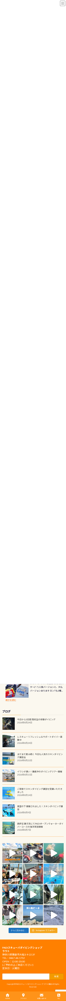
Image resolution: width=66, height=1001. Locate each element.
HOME (7, 998)
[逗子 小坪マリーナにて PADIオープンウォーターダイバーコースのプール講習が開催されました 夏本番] (54, 874)
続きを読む (11, 700)
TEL (58, 998)
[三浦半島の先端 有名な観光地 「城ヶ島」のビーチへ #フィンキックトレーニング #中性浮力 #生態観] (33, 915)
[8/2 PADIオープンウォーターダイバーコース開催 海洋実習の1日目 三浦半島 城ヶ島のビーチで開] (12, 874)
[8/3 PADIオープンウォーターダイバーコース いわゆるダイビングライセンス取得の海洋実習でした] (33, 853)
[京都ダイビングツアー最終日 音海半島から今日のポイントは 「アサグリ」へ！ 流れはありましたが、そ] (12, 894)
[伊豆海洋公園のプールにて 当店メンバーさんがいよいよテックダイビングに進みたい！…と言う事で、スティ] (33, 874)
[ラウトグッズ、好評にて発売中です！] (17, 690)
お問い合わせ (41, 998)
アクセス (23, 998)
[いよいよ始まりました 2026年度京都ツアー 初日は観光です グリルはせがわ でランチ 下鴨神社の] (12, 915)
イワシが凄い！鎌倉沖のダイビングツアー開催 (39, 771)
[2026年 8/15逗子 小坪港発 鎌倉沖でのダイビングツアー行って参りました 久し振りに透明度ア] (12, 853)
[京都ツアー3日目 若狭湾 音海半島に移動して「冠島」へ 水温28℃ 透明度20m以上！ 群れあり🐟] (33, 894)
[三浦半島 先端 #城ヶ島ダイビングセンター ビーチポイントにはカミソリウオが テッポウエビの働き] (54, 915)
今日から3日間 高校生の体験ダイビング (36, 719)
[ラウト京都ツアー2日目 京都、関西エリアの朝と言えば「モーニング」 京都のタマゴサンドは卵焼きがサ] (54, 894)
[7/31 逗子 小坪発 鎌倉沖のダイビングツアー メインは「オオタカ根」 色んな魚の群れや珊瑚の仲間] (54, 853)
